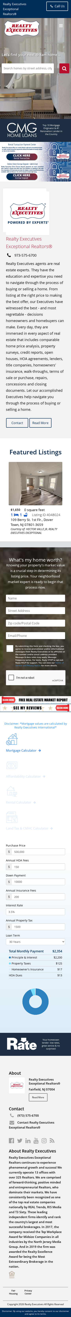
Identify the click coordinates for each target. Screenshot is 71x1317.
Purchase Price (15, 845)
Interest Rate (14, 905)
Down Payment (16, 875)
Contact (17, 423)
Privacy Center (28, 1292)
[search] (64, 69)
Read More (40, 423)
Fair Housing (13, 1292)
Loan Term (13, 935)
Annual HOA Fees (17, 860)
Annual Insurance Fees (21, 890)
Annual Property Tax (19, 920)
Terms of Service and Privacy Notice (39, 664)
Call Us (59, 6)
